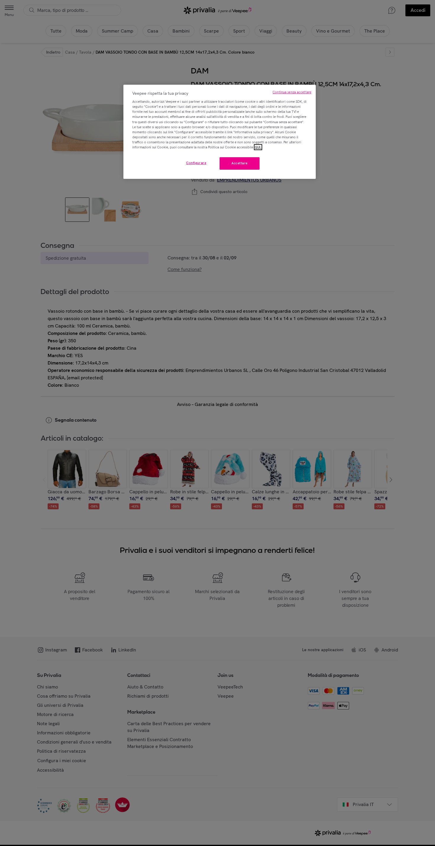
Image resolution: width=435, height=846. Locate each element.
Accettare (239, 163)
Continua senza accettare (292, 92)
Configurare (196, 163)
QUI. (258, 147)
